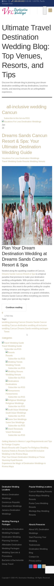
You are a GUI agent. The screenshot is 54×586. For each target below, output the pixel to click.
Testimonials (34, 545)
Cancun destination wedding (23, 325)
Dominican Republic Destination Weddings (12, 504)
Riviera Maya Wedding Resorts (39, 497)
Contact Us (34, 557)
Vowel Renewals (13, 432)
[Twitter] (39, 566)
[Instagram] (35, 566)
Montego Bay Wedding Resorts (39, 513)
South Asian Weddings (16, 413)
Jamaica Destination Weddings (11, 512)
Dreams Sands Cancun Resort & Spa (18, 274)
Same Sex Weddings (15, 422)
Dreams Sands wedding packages (33, 328)
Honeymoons (12, 394)
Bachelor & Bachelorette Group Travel (13, 562)
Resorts (25, 161)
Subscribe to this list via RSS (17, 118)
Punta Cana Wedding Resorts (38, 505)
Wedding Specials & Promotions (11, 554)
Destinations (11, 384)
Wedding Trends (13, 365)
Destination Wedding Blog (38, 551)
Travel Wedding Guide (12, 161)
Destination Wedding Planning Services (11, 539)
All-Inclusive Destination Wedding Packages (12, 531)
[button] (48, 95)
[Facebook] (31, 566)
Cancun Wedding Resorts (40, 491)
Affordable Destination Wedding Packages (12, 547)
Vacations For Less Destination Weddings (20, 158)
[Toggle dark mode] (44, 10)
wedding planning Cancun (13, 322)
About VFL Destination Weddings (39, 531)
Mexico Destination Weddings (10, 496)
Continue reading (14, 307)
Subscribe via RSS (12, 349)
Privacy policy (35, 561)
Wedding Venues (37, 161)
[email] (44, 566)
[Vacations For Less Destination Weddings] (15, 11)
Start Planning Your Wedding (37, 539)
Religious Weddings (15, 403)
